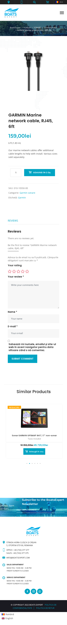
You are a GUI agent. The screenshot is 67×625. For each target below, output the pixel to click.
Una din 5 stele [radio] (10, 271)
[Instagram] (33, 591)
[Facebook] (27, 591)
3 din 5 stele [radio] (18, 271)
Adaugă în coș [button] (36, 451)
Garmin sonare (27, 192)
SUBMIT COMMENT (23, 358)
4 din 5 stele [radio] (23, 271)
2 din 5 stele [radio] (14, 271)
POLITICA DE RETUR (45, 608)
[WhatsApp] (40, 591)
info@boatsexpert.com (18, 557)
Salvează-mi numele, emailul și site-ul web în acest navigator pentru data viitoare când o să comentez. (32, 347)
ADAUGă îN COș (41, 172)
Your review (16, 276)
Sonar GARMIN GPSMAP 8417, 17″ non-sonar (34, 435)
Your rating (15, 265)
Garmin (22, 197)
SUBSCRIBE (22, 515)
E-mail (13, 326)
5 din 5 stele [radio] (27, 271)
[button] (8, 2)
